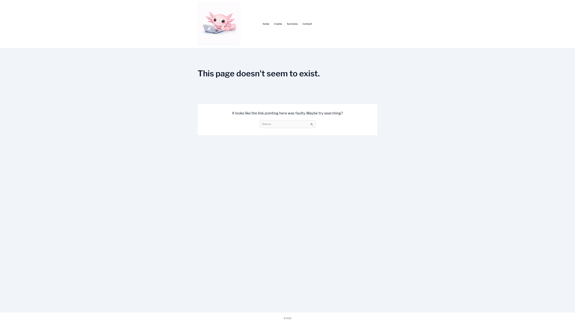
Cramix (278, 24)
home (266, 24)
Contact (307, 24)
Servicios (292, 24)
